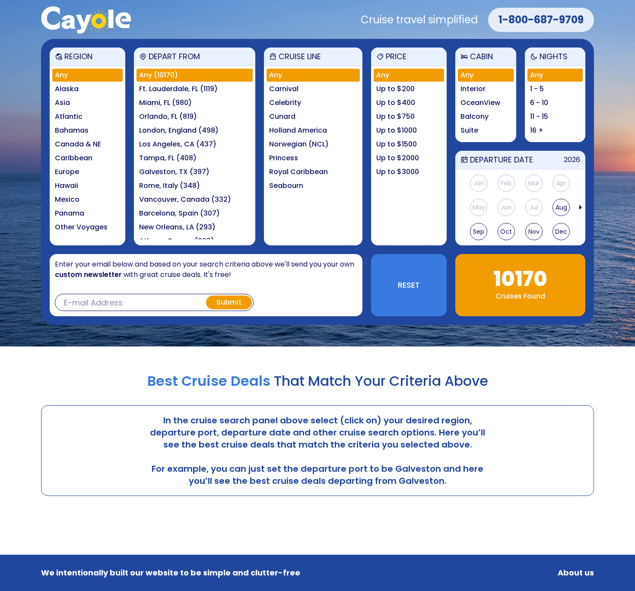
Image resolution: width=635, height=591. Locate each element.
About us (576, 573)
